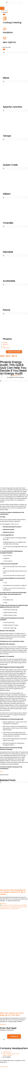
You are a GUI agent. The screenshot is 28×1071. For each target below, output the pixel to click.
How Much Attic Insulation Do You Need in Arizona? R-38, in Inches (13, 892)
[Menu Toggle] (2, 8)
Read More (3, 903)
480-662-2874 (8, 356)
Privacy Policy (4, 1066)
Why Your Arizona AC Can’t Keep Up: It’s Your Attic (12, 1014)
